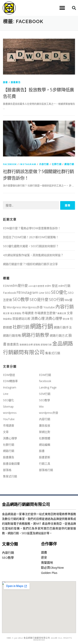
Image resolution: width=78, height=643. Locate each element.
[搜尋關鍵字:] (31, 206)
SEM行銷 (44, 394)
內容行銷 (44, 164)
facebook (10, 164)
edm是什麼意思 (36, 286)
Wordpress (14, 307)
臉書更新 (44, 457)
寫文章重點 (15, 313)
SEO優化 (59, 292)
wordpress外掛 (48, 413)
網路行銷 (69, 164)
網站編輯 (44, 444)
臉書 (5, 82)
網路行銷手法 (63, 327)
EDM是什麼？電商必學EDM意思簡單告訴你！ (32, 228)
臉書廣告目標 (26, 344)
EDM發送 (9, 375)
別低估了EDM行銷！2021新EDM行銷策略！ (31, 237)
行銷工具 (44, 463)
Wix (41, 406)
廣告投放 (44, 425)
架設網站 (7, 319)
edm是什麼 (19, 285)
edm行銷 (64, 286)
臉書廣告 (16, 82)
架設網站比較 (21, 319)
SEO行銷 (56, 299)
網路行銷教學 (35, 335)
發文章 (66, 319)
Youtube (49, 307)
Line (41, 293)
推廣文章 (61, 313)
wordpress (10, 413)
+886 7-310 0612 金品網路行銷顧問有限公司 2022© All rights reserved (39, 639)
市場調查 (28, 313)
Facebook (9, 293)
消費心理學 (53, 318)
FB (19, 292)
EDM (6, 286)
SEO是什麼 (39, 299)
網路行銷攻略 (12, 335)
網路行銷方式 (59, 335)
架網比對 (44, 432)
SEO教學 (21, 299)
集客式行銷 (52, 353)
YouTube (9, 419)
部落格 (36, 344)
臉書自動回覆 (11, 463)
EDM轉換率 (10, 381)
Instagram (28, 164)
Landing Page (48, 387)
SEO (47, 293)
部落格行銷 (46, 344)
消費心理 (38, 318)
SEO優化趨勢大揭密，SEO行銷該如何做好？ (31, 246)
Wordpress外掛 (32, 307)
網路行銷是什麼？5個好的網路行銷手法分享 (30, 264)
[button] (62, 8)
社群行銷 (57, 164)
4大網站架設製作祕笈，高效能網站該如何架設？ (33, 255)
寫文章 (6, 313)
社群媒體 (44, 438)
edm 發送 (51, 286)
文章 (70, 313)
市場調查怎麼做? (45, 313)
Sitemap (8, 406)
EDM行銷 (45, 375)
